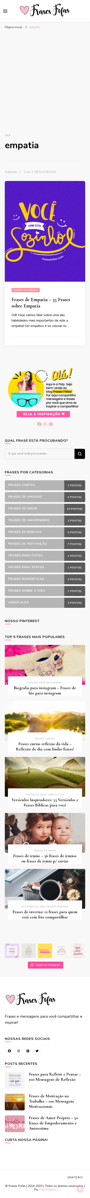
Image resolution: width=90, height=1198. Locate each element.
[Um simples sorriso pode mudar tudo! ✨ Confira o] (61, 951)
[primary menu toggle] (5, 11)
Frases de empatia (25, 290)
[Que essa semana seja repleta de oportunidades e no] (28, 951)
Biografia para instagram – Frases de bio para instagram (45, 690)
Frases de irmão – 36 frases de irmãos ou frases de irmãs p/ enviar (45, 858)
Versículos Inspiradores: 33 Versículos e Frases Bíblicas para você (45, 802)
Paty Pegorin (47, 1189)
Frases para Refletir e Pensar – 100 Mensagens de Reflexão (55, 1077)
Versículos (56, 794)
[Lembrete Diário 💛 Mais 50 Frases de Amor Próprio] (78, 951)
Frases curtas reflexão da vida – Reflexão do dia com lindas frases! (45, 746)
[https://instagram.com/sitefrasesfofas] (18, 1051)
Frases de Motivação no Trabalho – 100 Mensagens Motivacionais (51, 1101)
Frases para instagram (45, 682)
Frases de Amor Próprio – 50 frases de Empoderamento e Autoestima (53, 1123)
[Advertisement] (45, 78)
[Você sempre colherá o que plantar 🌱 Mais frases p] (12, 951)
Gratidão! (75, 1177)
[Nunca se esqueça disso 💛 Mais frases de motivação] (45, 951)
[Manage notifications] (80, 1188)
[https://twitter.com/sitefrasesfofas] (37, 1051)
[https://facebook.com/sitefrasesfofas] (9, 1051)
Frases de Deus (36, 794)
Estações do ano (33, 906)
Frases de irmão (44, 850)
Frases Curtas (45, 738)
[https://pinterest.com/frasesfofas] (28, 1051)
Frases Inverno (57, 906)
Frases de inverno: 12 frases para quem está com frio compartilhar (45, 914)
